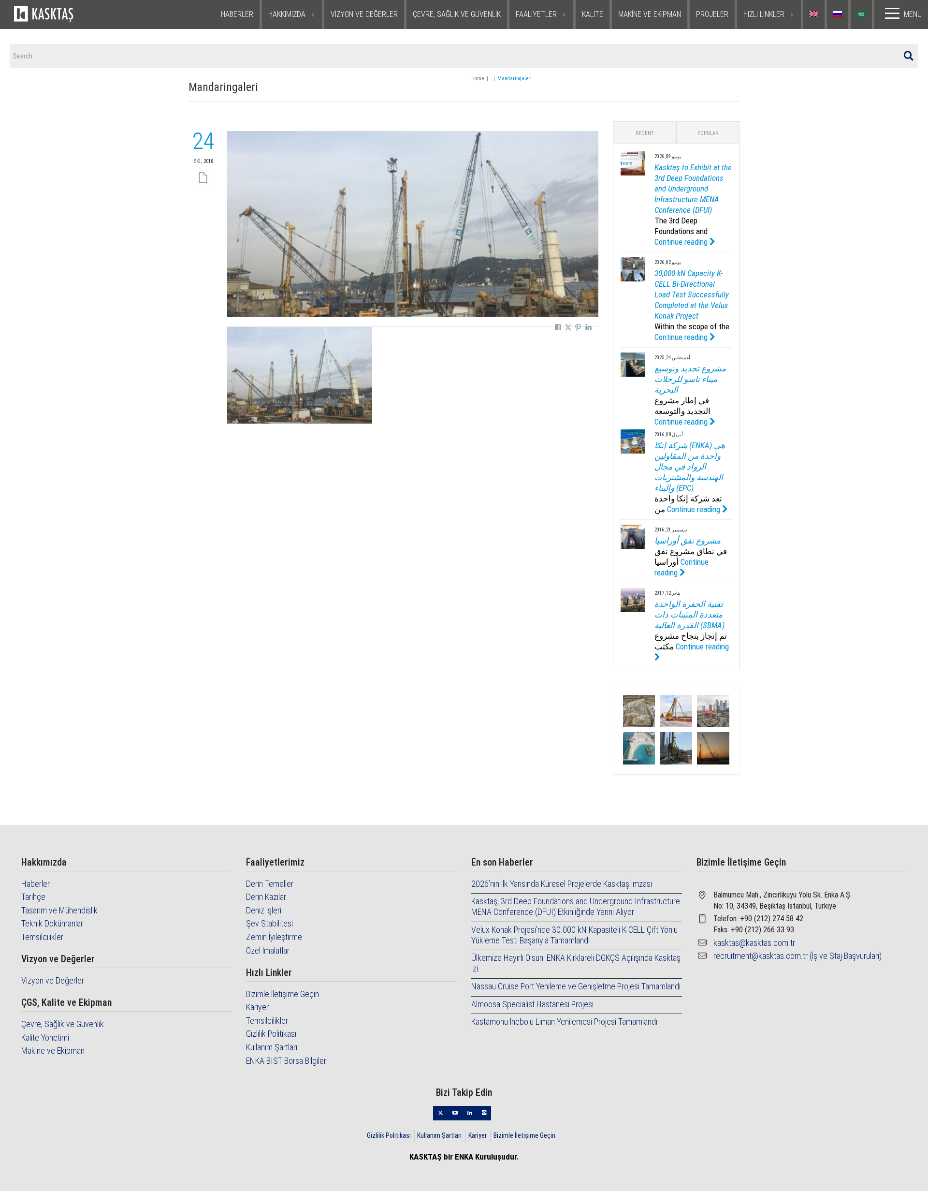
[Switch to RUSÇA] (839, 14)
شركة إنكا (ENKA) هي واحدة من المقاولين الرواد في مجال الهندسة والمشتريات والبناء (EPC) (689, 467)
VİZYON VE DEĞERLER (364, 14)
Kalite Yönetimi (45, 1037)
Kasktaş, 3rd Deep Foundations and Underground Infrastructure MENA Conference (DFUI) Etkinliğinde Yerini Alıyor (575, 906)
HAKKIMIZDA (286, 14)
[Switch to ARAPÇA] (862, 14)
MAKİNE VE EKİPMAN (649, 14)
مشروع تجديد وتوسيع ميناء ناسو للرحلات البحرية (690, 379)
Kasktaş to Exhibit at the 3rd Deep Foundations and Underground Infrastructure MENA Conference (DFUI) (693, 188)
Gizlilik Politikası (271, 1034)
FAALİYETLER (536, 14)
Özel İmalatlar (268, 950)
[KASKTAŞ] (73, 14)
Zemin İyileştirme (274, 937)
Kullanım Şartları (271, 1047)
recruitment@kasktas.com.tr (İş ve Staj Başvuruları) (797, 956)
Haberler (35, 884)
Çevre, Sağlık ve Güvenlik (62, 1024)
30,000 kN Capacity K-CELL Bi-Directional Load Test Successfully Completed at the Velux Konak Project (691, 294)
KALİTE (592, 14)
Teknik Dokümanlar (52, 923)
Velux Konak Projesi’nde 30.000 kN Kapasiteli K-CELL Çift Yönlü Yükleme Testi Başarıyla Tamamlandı (574, 935)
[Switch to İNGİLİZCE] (815, 14)
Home (477, 78)
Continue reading (682, 242)
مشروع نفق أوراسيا (687, 540)
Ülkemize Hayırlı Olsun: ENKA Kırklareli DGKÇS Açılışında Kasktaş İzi (576, 963)
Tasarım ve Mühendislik (59, 910)
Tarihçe (33, 897)
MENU (913, 14)
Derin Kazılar (266, 897)
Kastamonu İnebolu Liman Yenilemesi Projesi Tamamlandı (564, 1021)
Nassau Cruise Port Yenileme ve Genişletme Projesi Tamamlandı (576, 986)
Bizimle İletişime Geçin (282, 994)
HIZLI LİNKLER (763, 14)
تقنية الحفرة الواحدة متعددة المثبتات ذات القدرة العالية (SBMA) (689, 614)
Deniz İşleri (263, 910)
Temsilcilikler (42, 937)
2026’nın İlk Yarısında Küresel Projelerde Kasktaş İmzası (561, 884)
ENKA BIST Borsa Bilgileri (287, 1061)
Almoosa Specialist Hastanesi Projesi (532, 1004)
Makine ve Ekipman (53, 1050)
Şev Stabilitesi (269, 923)
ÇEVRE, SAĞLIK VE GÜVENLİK (457, 14)
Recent (644, 133)
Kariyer (257, 1007)
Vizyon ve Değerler (52, 980)
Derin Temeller (269, 884)
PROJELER (712, 14)
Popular (707, 133)
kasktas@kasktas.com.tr (754, 943)
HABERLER (237, 14)
